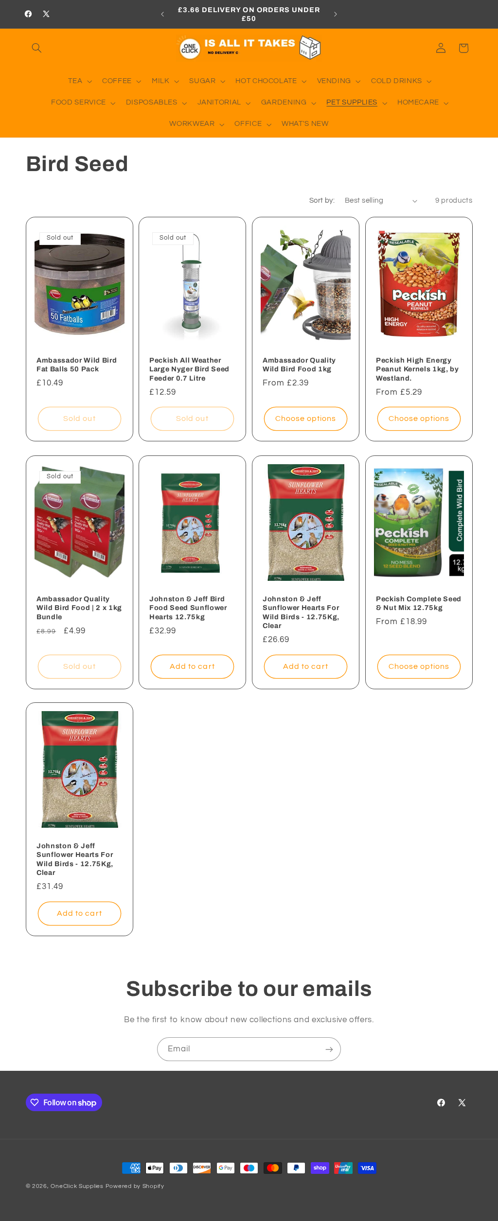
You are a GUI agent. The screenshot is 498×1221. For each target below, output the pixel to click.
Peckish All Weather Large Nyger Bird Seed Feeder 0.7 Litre (189, 369)
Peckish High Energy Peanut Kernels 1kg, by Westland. (417, 369)
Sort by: (322, 200)
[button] (37, 48)
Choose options (306, 419)
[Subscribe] (329, 1049)
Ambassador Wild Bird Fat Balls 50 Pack (76, 364)
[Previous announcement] (162, 14)
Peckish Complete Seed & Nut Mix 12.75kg (419, 602)
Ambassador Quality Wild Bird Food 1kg (299, 364)
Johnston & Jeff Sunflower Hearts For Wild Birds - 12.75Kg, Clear (301, 611)
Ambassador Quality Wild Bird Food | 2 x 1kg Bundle (79, 607)
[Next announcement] (335, 14)
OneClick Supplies (77, 1186)
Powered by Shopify (135, 1186)
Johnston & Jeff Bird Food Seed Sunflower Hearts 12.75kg (188, 607)
